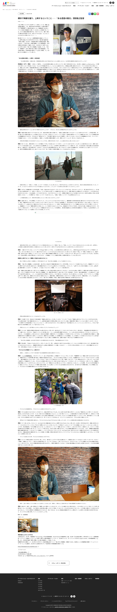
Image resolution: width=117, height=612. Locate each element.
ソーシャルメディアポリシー (57, 601)
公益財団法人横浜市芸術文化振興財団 (61, 607)
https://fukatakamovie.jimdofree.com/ (27, 546)
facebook (113, 3)
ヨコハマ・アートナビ (86, 2)
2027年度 (40, 580)
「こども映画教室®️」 (27, 356)
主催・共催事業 (99, 5)
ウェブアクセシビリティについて (71, 601)
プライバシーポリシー (44, 601)
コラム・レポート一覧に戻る (59, 563)
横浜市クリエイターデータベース (101, 2)
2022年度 (22, 13)
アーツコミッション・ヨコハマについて (61, 5)
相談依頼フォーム (65, 582)
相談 (93, 5)
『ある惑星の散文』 (23, 552)
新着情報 (97, 578)
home (3, 9)
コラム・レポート (110, 5)
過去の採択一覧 (41, 590)
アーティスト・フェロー (83, 5)
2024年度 (40, 586)
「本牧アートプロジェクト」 (88, 64)
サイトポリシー (34, 601)
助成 (74, 5)
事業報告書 (20, 582)
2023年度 (40, 588)
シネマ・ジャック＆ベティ (39, 556)
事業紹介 (20, 580)
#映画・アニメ (21, 21)
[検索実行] (66, 3)
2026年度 (40, 582)
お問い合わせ (83, 601)
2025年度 (40, 584)
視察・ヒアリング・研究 (66, 580)
